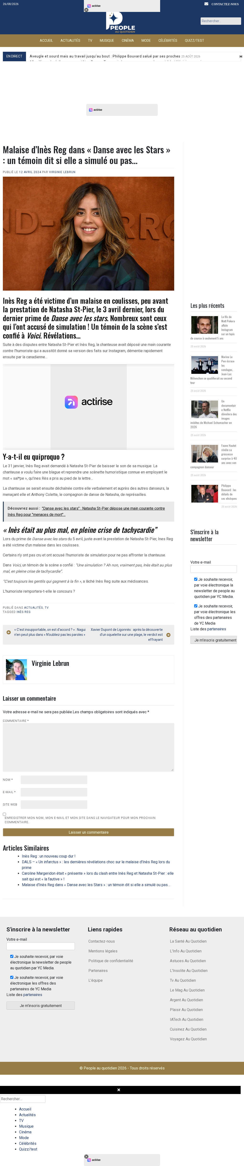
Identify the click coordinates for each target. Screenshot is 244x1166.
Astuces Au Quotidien (188, 961)
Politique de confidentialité (110, 961)
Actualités (70, 40)
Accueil (46, 40)
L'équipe (95, 980)
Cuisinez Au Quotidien (188, 1029)
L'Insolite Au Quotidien (189, 970)
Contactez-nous (225, 4)
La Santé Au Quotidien (188, 941)
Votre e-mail (200, 562)
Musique (107, 40)
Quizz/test (194, 40)
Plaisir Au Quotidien (186, 1009)
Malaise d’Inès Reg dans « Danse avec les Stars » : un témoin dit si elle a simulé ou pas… (96, 885)
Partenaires (98, 970)
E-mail (9, 792)
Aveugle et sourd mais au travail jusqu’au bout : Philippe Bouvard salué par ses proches (115, 56)
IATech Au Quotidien (186, 1019)
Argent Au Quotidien (186, 1000)
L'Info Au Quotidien (186, 951)
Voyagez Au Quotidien (188, 1039)
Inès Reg (24, 612)
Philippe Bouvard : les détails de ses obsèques (229, 491)
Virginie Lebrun (62, 172)
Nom (8, 779)
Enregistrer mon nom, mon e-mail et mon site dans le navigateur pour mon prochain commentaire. (80, 820)
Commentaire (16, 721)
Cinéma (128, 40)
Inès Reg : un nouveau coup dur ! (49, 856)
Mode (146, 40)
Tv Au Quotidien (183, 980)
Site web (10, 804)
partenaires (216, 629)
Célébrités (167, 40)
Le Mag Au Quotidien (187, 990)
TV (90, 40)
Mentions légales (102, 951)
